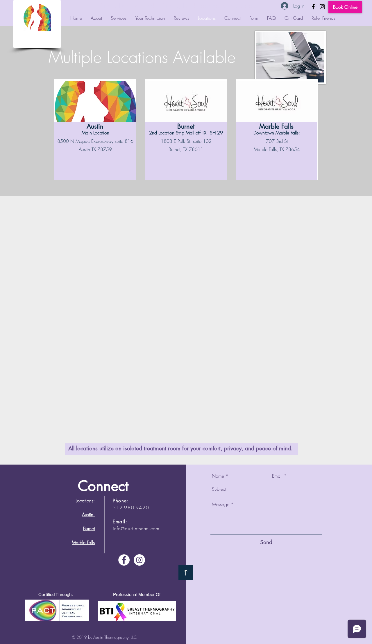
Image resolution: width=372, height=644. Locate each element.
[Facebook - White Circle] (124, 560)
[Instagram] (322, 6)
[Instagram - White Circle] (139, 560)
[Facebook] (313, 6)
